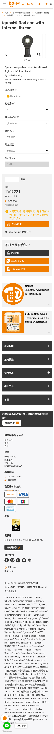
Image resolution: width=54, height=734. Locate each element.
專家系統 (22, 254)
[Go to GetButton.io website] (7, 731)
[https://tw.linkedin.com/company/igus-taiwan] (18, 560)
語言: (12, 567)
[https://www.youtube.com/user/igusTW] (24, 560)
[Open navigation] (4, 4)
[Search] (32, 4)
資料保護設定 (10, 591)
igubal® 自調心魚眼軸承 (21, 13)
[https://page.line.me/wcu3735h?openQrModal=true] (30, 560)
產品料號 (9, 90)
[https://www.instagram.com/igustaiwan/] (12, 560)
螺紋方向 (9, 131)
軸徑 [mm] (10, 103)
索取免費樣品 (18, 262)
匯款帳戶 (10, 491)
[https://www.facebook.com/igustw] (6, 560)
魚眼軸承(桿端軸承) (42, 13)
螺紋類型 (9, 144)
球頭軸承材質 (12, 117)
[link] (27, 253)
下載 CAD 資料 (17, 270)
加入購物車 (14, 225)
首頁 (6, 13)
